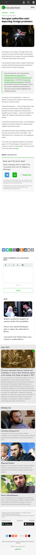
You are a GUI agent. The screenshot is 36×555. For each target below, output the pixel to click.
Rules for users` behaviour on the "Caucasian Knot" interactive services (18, 542)
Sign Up (18, 285)
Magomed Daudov (7, 463)
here (17, 148)
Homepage (5, 12)
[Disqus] (18, 222)
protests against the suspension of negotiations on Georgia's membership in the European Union (18, 78)
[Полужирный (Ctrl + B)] (6, 265)
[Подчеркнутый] (14, 265)
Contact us (20, 520)
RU (2, 2)
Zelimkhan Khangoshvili (10, 431)
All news (12, 12)
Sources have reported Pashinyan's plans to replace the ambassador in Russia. (16, 329)
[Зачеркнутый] (18, 265)
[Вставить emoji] (23, 265)
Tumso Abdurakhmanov (9, 495)
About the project (6, 520)
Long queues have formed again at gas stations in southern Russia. (18, 337)
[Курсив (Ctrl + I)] (10, 265)
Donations (31, 520)
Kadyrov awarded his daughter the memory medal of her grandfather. (16, 320)
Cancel (18, 290)
